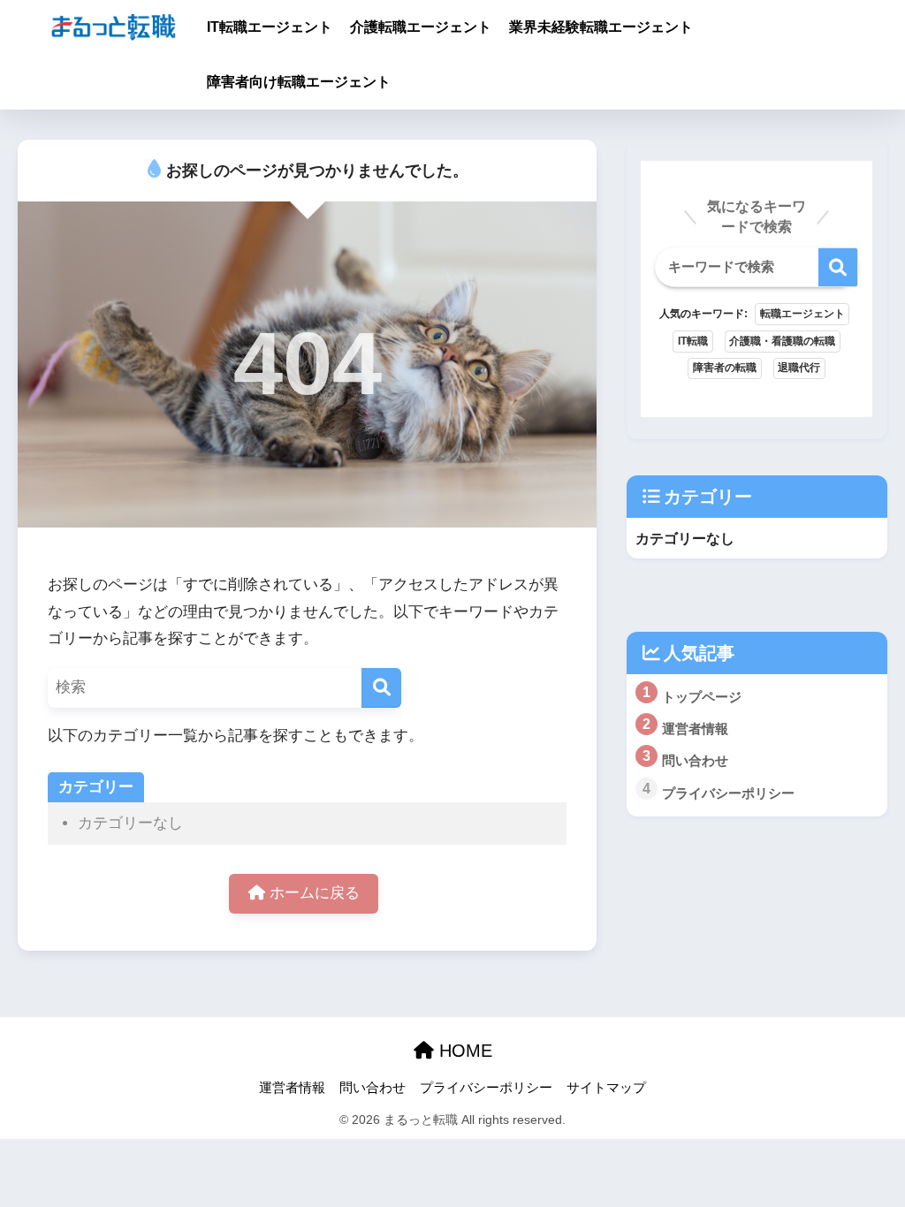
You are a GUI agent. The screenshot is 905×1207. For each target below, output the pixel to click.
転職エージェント (802, 313)
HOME (463, 1050)
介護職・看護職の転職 (782, 341)
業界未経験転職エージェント (601, 26)
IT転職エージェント (269, 26)
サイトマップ (606, 1088)
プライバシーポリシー (486, 1088)
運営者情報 (292, 1088)
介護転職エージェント (420, 26)
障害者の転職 (725, 367)
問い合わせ (372, 1088)
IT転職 (693, 341)
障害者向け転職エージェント (299, 81)
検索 (838, 267)
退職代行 (799, 367)
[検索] (381, 688)
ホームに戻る (312, 892)
